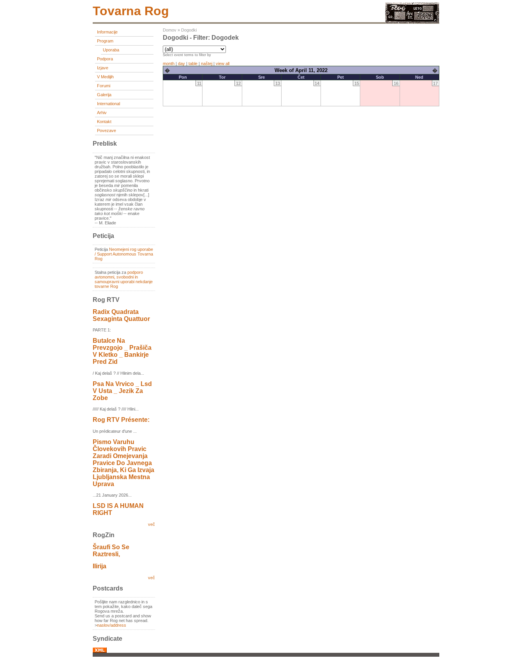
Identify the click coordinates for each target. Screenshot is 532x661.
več (151, 524)
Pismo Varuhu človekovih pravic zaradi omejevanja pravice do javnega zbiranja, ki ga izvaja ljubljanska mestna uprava (123, 463)
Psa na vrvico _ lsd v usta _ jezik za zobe (122, 391)
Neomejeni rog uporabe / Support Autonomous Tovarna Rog (124, 254)
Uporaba (111, 50)
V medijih (105, 76)
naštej (206, 63)
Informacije (107, 32)
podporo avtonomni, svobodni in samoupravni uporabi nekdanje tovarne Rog (124, 279)
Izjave (102, 67)
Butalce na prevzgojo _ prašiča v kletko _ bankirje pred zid (122, 351)
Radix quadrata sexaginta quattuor (121, 315)
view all (222, 63)
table (192, 63)
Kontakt (104, 121)
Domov (169, 30)
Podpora (105, 58)
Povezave (106, 130)
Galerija (104, 94)
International (108, 103)
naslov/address (111, 625)
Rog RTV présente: (121, 419)
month (168, 63)
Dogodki (189, 30)
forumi (103, 85)
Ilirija (99, 566)
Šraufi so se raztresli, (111, 550)
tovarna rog (131, 11)
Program (105, 41)
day (181, 63)
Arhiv (102, 112)
